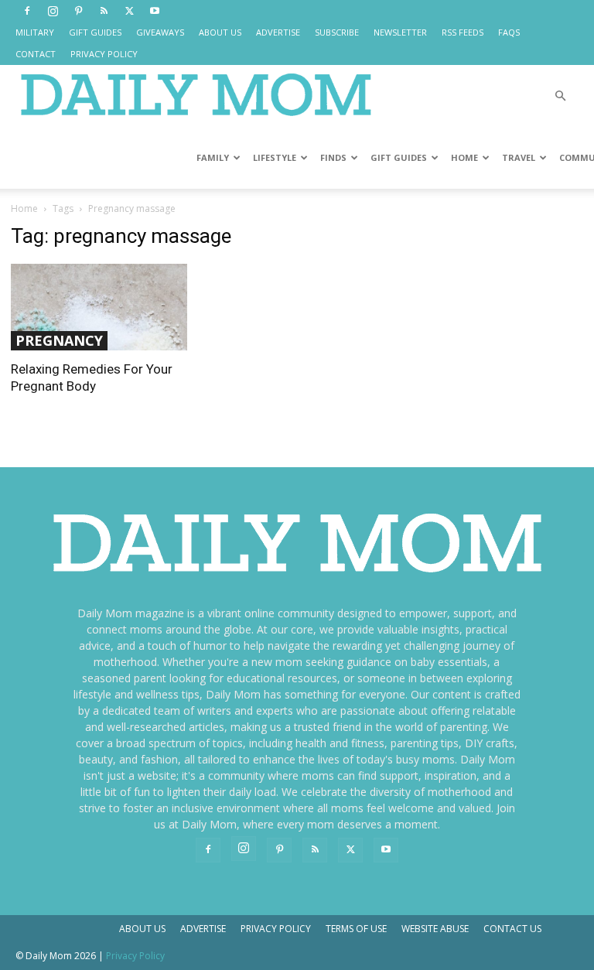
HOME (464, 157)
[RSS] (103, 11)
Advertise (203, 928)
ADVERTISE (278, 32)
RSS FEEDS (462, 32)
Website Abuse (435, 928)
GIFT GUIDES (95, 32)
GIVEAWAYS (160, 32)
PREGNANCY (59, 340)
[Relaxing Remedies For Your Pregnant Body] (99, 307)
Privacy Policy (276, 928)
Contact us (512, 928)
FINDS (333, 157)
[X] (129, 11)
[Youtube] (154, 11)
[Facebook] (27, 11)
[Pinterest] (78, 11)
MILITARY (34, 32)
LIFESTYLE (274, 157)
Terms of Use (356, 928)
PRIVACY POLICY (104, 54)
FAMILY (212, 157)
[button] (560, 96)
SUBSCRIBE (337, 32)
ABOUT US (220, 32)
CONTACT (35, 54)
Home (24, 208)
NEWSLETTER (400, 32)
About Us (142, 928)
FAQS (509, 32)
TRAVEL (518, 157)
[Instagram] (52, 11)
